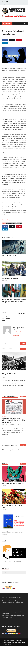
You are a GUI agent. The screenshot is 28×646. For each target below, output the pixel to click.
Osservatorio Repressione (15, 37)
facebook (19, 223)
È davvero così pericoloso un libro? (12, 450)
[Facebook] (19, 4)
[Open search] (24, 23)
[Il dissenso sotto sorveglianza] (14, 269)
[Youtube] (23, 4)
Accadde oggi (5, 372)
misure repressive (6, 28)
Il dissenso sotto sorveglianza (10, 278)
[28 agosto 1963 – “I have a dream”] (14, 361)
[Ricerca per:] (14, 343)
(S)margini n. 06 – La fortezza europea (12, 532)
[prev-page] (3, 391)
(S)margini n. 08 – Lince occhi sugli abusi (13, 483)
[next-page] (5, 391)
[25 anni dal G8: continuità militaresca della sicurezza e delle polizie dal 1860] (14, 406)
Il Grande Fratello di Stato (9, 256)
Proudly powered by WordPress (9, 642)
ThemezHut (8, 644)
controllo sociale (11, 223)
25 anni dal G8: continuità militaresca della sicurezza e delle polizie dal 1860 (13, 420)
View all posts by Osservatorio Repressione (17, 333)
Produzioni (4, 416)
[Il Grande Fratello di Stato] (14, 247)
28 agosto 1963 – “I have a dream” (13, 374)
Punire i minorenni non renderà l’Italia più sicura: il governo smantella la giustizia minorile (14, 301)
